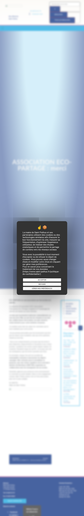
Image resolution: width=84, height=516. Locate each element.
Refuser (42, 284)
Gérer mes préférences (42, 288)
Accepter (42, 280)
